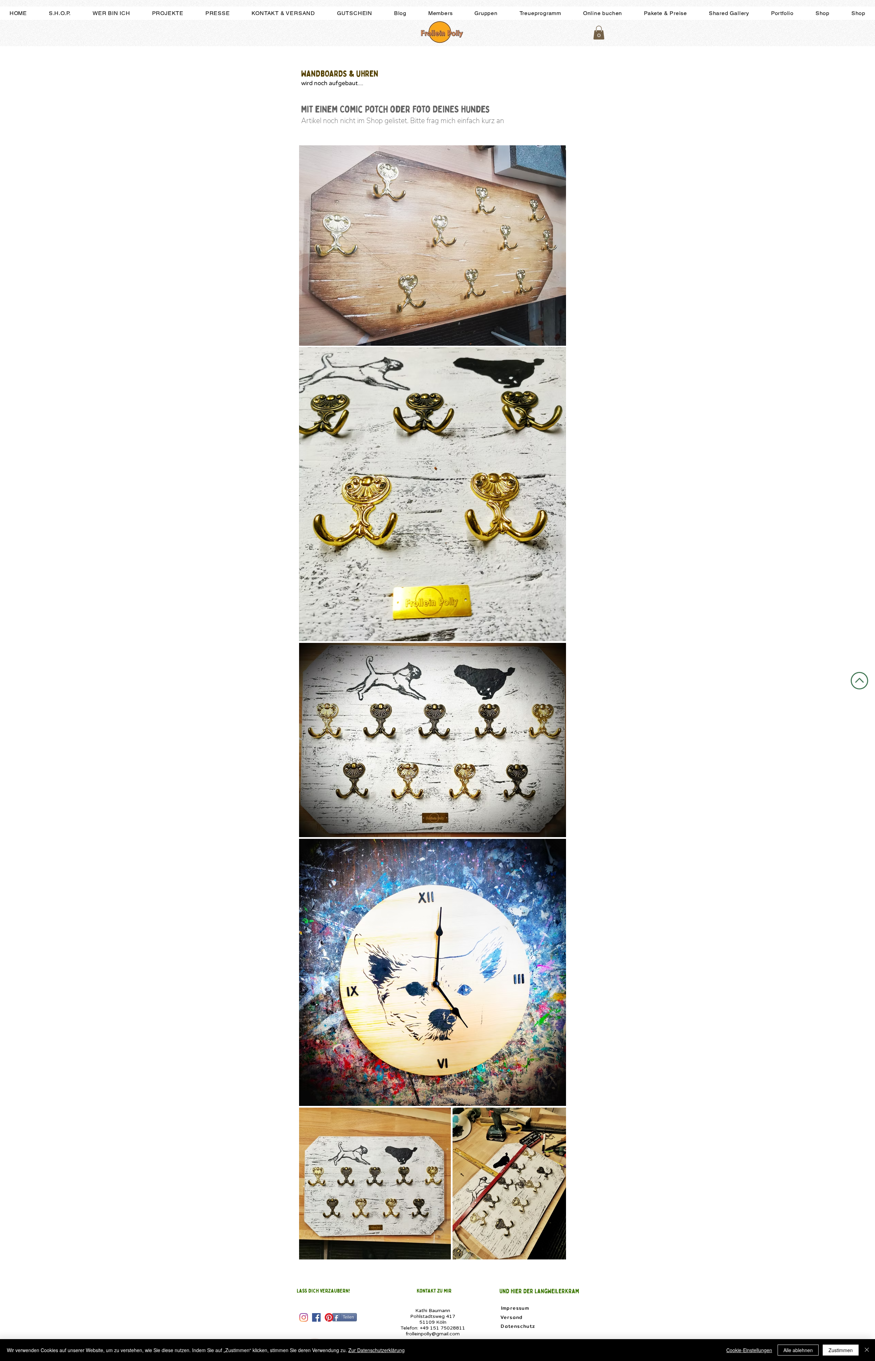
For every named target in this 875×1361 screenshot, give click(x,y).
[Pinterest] (329, 1317)
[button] (599, 33)
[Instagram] (303, 1317)
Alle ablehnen (798, 1350)
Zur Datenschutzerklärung (376, 1350)
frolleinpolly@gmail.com (433, 1334)
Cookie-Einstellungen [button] (749, 1350)
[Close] (867, 1350)
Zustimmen (841, 1350)
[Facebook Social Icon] (316, 1317)
